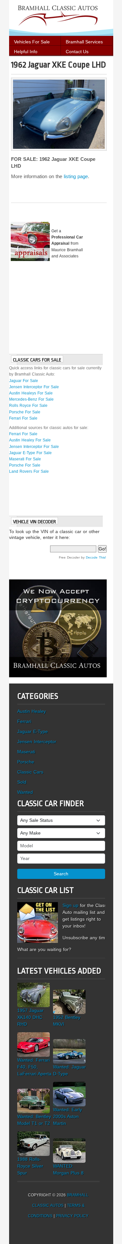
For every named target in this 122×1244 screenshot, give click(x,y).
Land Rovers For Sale (29, 471)
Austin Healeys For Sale (31, 393)
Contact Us (77, 51)
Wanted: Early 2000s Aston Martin (67, 1116)
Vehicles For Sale (32, 41)
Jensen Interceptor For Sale (34, 387)
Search (61, 873)
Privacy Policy (72, 1216)
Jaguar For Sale (23, 380)
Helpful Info (25, 51)
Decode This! (96, 557)
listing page (76, 176)
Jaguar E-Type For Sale (30, 453)
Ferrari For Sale (23, 418)
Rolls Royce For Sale (28, 405)
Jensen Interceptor (36, 741)
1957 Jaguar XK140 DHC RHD (30, 1017)
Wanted (25, 792)
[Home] (61, 17)
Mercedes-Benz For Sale (31, 399)
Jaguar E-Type (32, 731)
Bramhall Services (84, 41)
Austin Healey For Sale (30, 440)
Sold (21, 782)
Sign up (70, 905)
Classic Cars (30, 772)
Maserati (26, 751)
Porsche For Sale (24, 412)
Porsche (25, 761)
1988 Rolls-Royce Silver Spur (30, 1166)
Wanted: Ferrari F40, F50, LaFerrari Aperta (34, 1066)
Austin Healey (31, 711)
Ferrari (24, 721)
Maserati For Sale (25, 459)
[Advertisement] (58, 305)
